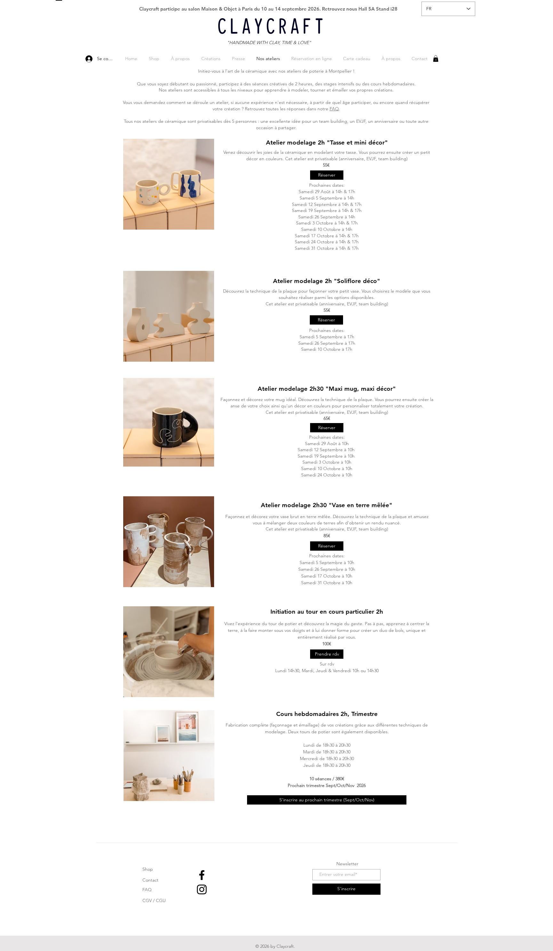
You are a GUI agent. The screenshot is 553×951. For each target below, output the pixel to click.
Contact (150, 880)
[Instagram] (201, 889)
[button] (435, 58)
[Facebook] (201, 875)
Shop (147, 869)
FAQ (334, 109)
